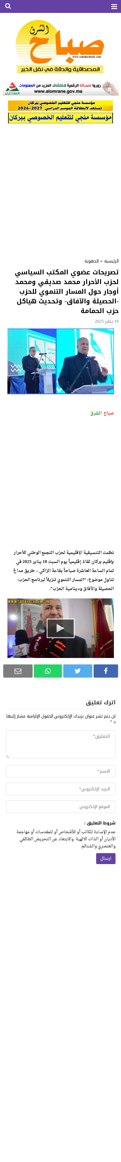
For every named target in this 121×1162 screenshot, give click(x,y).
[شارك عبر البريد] (18, 671)
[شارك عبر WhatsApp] (47, 671)
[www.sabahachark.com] (61, 47)
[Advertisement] (60, 188)
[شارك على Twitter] (78, 671)
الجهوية (92, 261)
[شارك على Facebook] (105, 671)
